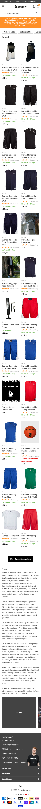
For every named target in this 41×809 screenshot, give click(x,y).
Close (38, 22)
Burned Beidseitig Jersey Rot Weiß (29, 408)
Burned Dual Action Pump (10, 326)
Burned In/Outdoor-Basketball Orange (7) (30, 450)
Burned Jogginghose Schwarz (9, 284)
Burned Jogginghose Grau (28, 241)
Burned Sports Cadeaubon (8, 408)
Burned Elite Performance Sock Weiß (10, 68)
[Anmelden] (34, 6)
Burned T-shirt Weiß (10, 536)
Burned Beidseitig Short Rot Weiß (29, 326)
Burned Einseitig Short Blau (9, 495)
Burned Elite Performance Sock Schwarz (30, 69)
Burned (4, 65)
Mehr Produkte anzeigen (20, 559)
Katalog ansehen (3, 6)
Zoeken (36, 13)
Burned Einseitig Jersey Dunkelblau (29, 284)
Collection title (9, 32)
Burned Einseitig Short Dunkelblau (29, 197)
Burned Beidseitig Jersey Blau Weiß (29, 367)
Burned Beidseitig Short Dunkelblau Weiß (9, 242)
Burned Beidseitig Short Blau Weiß (9, 367)
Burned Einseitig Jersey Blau (9, 449)
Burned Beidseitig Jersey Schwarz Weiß (9, 113)
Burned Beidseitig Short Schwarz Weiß (30, 112)
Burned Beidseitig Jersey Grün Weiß (29, 495)
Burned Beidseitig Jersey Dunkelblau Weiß (10, 198)
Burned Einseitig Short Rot (28, 537)
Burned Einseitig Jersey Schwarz (28, 156)
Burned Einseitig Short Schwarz (9, 156)
